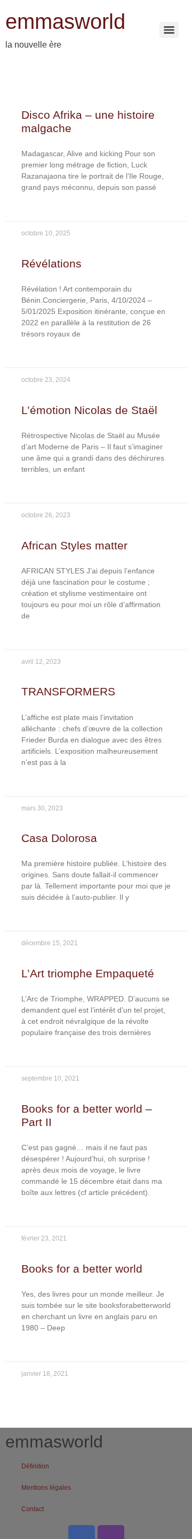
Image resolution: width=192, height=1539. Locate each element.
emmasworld (65, 21)
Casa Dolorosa (59, 838)
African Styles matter (74, 545)
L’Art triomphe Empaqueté (87, 973)
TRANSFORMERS (68, 691)
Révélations (51, 263)
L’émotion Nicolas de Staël (89, 410)
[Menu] (169, 30)
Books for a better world (81, 1268)
